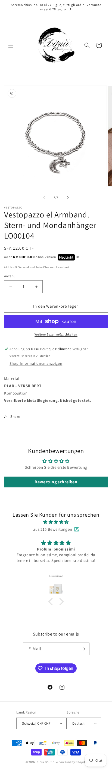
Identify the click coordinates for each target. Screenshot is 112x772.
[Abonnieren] (83, 649)
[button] (11, 45)
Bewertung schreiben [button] (56, 482)
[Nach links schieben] (44, 197)
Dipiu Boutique (47, 762)
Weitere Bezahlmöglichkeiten (56, 334)
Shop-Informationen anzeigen (36, 363)
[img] (56, 522)
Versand (23, 267)
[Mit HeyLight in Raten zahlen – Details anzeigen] (77, 257)
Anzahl (9, 276)
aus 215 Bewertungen (52, 529)
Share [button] (15, 416)
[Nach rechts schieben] (68, 197)
